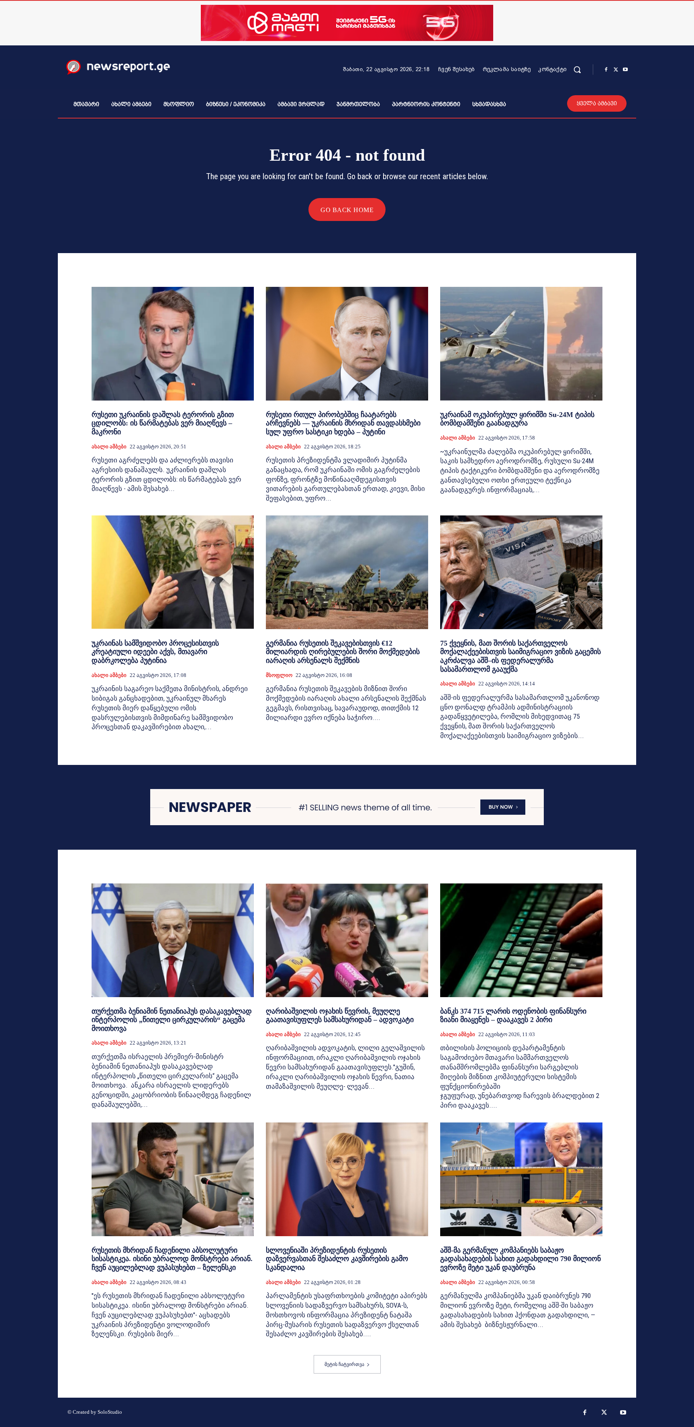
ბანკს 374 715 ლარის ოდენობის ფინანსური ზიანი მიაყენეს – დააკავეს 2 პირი (513, 1015)
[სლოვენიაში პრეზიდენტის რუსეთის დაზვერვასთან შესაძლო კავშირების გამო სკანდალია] (347, 1179)
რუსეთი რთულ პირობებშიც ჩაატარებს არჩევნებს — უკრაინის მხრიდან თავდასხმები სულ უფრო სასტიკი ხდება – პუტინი (343, 423)
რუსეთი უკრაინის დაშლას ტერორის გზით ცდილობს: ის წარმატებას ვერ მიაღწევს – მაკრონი (163, 423)
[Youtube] (625, 70)
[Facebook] (606, 70)
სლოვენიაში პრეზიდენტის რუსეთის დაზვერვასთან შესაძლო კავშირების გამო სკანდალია (337, 1259)
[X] (616, 70)
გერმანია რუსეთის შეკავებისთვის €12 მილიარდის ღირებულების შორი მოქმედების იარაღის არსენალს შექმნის (343, 651)
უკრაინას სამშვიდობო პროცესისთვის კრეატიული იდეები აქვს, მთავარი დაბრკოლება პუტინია (155, 651)
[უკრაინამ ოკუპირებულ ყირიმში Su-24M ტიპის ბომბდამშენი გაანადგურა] (521, 344)
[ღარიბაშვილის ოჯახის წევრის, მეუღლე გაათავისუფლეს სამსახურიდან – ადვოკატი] (347, 940)
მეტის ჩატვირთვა (344, 1364)
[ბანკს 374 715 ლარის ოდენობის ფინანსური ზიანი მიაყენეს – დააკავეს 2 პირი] (521, 940)
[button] (577, 69)
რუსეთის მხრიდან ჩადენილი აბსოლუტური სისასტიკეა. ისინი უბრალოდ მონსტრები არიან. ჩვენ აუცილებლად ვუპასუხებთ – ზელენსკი (172, 1259)
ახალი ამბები (109, 447)
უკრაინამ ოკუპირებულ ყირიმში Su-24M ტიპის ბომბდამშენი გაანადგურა (517, 419)
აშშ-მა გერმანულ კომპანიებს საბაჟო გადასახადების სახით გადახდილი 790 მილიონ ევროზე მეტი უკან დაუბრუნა (520, 1259)
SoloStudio (110, 1412)
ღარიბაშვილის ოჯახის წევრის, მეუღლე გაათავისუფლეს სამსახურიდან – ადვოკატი (340, 1015)
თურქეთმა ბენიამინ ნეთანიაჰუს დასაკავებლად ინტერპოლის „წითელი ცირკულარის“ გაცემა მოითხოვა (172, 1019)
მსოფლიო (279, 675)
